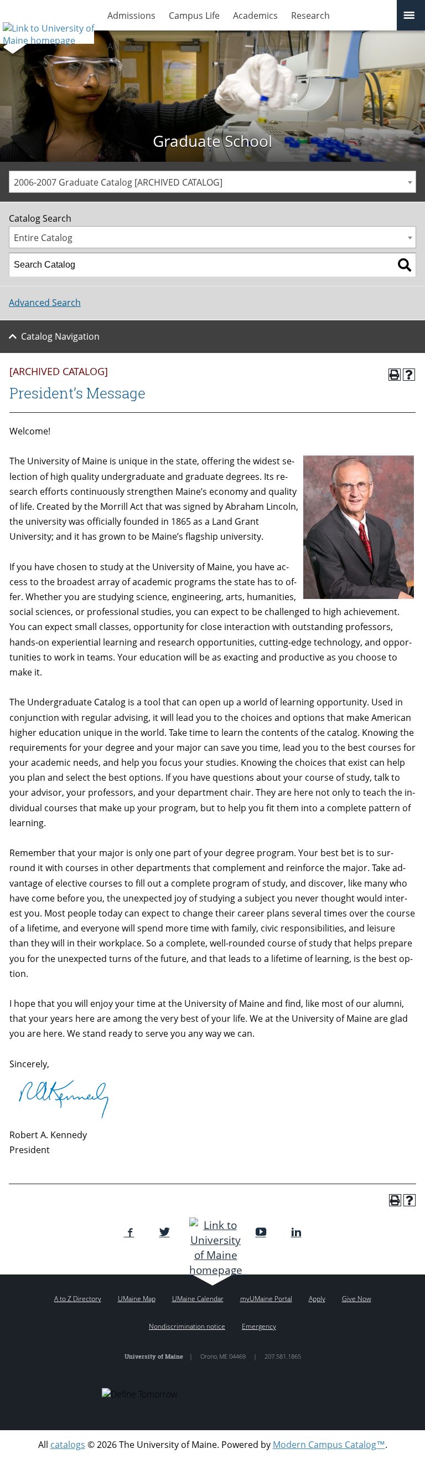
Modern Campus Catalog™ (329, 1444)
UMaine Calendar (198, 1298)
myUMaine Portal (266, 1298)
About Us (126, 46)
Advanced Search (45, 302)
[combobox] (212, 182)
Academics (255, 15)
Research (310, 15)
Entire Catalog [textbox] (43, 238)
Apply (317, 1298)
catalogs (67, 1444)
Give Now (356, 1298)
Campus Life (194, 15)
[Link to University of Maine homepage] (47, 30)
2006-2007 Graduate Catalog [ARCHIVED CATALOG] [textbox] (118, 182)
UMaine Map (137, 1298)
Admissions (131, 15)
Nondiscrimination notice (187, 1326)
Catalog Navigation (60, 336)
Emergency (259, 1326)
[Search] (404, 265)
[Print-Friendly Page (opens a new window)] (394, 374)
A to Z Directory (77, 1298)
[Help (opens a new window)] (409, 374)
